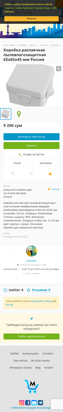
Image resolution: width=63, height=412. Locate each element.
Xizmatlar (47, 353)
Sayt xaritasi (20, 360)
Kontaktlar (46, 163)
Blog (38, 367)
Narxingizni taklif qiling (31, 136)
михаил (31, 261)
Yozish (17, 163)
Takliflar (14, 353)
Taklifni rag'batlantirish (31, 336)
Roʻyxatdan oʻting (41, 301)
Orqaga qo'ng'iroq (33, 154)
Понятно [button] (31, 18)
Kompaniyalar (31, 353)
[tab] (13, 290)
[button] (15, 11)
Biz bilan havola (40, 360)
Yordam (48, 367)
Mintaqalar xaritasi (21, 367)
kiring (9, 304)
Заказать (31, 145)
